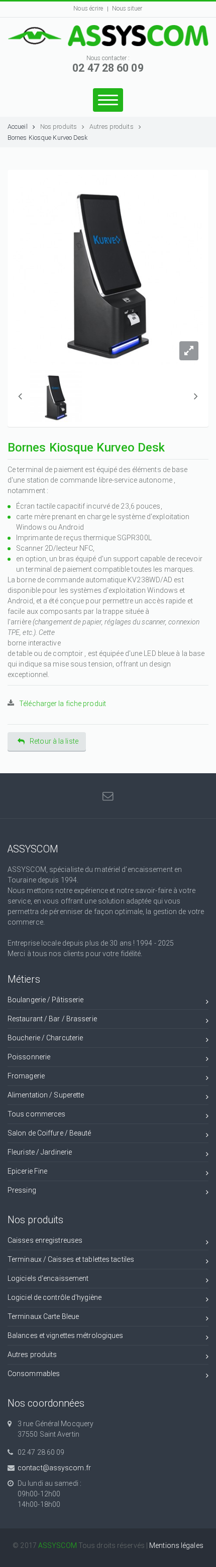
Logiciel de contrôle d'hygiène (54, 1297)
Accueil (18, 126)
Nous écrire (88, 8)
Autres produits (111, 126)
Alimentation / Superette (46, 1095)
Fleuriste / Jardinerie (40, 1152)
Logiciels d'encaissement (48, 1278)
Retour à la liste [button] (54, 741)
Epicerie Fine (27, 1171)
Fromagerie (26, 1076)
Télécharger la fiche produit (62, 704)
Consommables (34, 1374)
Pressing (22, 1190)
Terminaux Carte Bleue (43, 1316)
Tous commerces (36, 1114)
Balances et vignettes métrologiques (66, 1335)
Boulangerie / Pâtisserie (45, 1000)
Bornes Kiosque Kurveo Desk (48, 137)
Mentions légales (176, 1545)
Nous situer (127, 8)
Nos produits (58, 126)
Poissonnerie (29, 1057)
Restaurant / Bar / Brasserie (52, 1019)
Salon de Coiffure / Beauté (49, 1133)
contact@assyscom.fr (54, 1468)
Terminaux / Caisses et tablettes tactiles (71, 1259)
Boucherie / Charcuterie (45, 1038)
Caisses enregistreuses (45, 1240)
